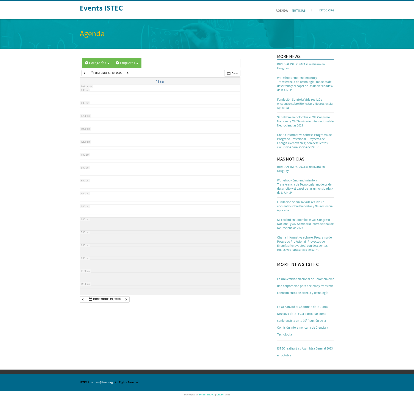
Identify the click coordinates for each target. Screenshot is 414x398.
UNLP (219, 394)
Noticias (299, 10)
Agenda (282, 10)
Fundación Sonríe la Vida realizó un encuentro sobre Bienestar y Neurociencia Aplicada (305, 104)
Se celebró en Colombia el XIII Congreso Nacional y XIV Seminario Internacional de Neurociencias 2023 (305, 121)
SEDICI (211, 394)
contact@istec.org (101, 382)
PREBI (203, 394)
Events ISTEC (101, 7)
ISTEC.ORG (326, 10)
